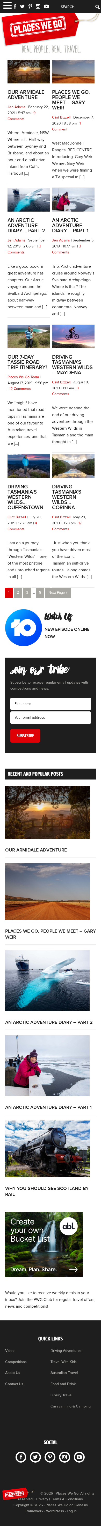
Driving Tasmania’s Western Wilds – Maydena (72, 365)
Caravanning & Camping (71, 1406)
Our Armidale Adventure (26, 95)
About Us (12, 1373)
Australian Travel (64, 1373)
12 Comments (20, 389)
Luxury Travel (61, 1395)
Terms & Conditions (67, 1499)
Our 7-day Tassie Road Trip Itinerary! (27, 362)
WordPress (55, 1511)
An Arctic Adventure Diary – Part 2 (26, 225)
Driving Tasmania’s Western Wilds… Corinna (66, 497)
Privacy (42, 1499)
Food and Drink (63, 1384)
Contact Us (14, 1384)
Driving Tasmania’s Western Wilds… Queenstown (25, 497)
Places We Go (50, 30)
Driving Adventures (66, 1350)
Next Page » (58, 593)
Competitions (16, 1362)
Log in (72, 1511)
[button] (7, 5)
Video (10, 1350)
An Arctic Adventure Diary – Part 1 (70, 225)
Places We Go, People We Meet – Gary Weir (71, 100)
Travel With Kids (64, 1362)
